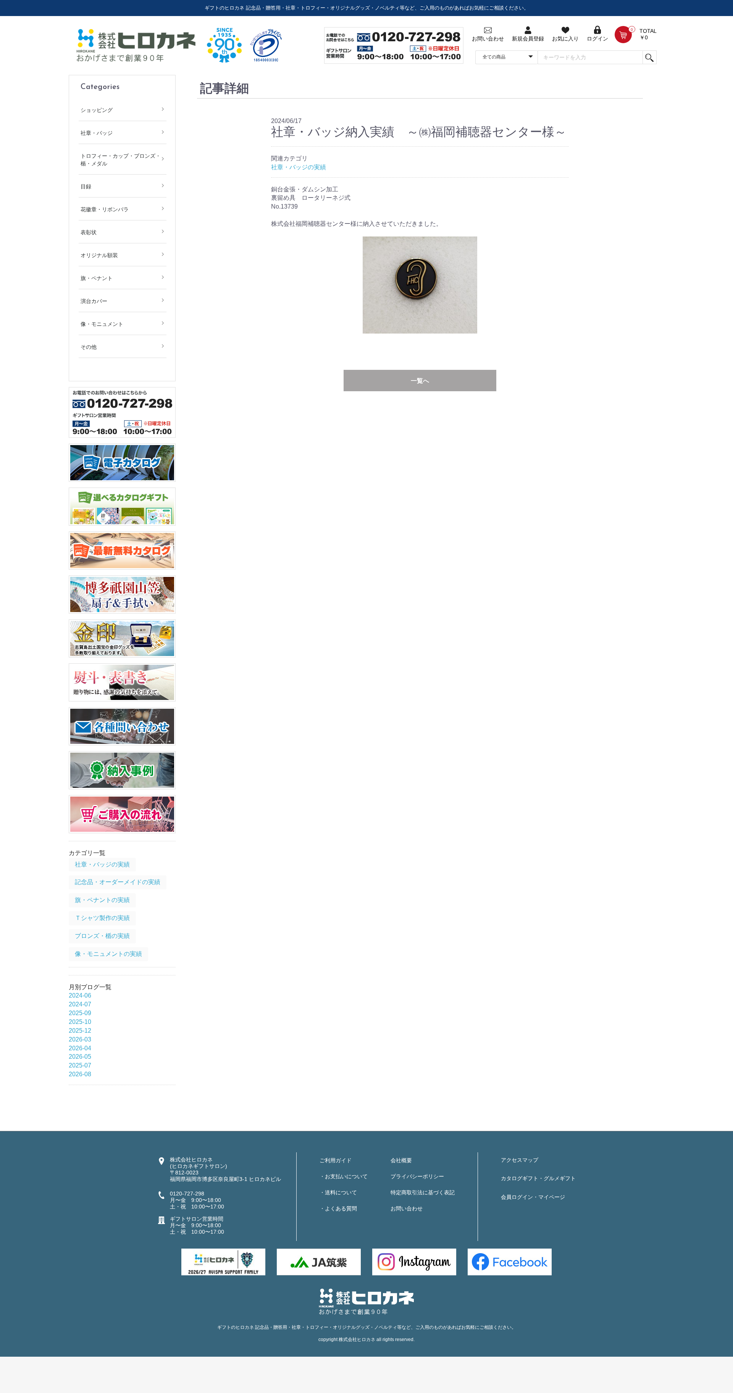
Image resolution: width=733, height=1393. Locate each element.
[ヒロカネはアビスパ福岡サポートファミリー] (223, 1261)
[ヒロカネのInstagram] (414, 1261)
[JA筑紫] (319, 1261)
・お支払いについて (344, 1176)
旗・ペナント (97, 278)
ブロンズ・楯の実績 (102, 936)
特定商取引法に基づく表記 (423, 1192)
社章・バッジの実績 (102, 864)
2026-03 (80, 1039)
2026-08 (80, 1074)
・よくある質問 (338, 1208)
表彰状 (89, 232)
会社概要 (401, 1160)
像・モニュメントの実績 (108, 954)
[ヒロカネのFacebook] (510, 1261)
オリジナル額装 (99, 255)
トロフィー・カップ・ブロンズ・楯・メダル (121, 160)
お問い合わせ (407, 1208)
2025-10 (80, 1022)
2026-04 (80, 1048)
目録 (86, 186)
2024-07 (80, 1004)
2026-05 (80, 1056)
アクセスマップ (519, 1160)
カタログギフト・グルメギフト (538, 1178)
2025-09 (80, 1013)
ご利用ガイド (336, 1160)
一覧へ (420, 380)
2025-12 (80, 1030)
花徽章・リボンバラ (105, 209)
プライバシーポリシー (417, 1176)
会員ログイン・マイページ (533, 1197)
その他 (89, 347)
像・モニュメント (102, 324)
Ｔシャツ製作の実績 (102, 918)
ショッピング (97, 110)
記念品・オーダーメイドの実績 (117, 882)
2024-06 (80, 995)
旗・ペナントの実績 (102, 900)
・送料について (338, 1192)
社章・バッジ (97, 133)
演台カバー (94, 301)
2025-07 (80, 1065)
